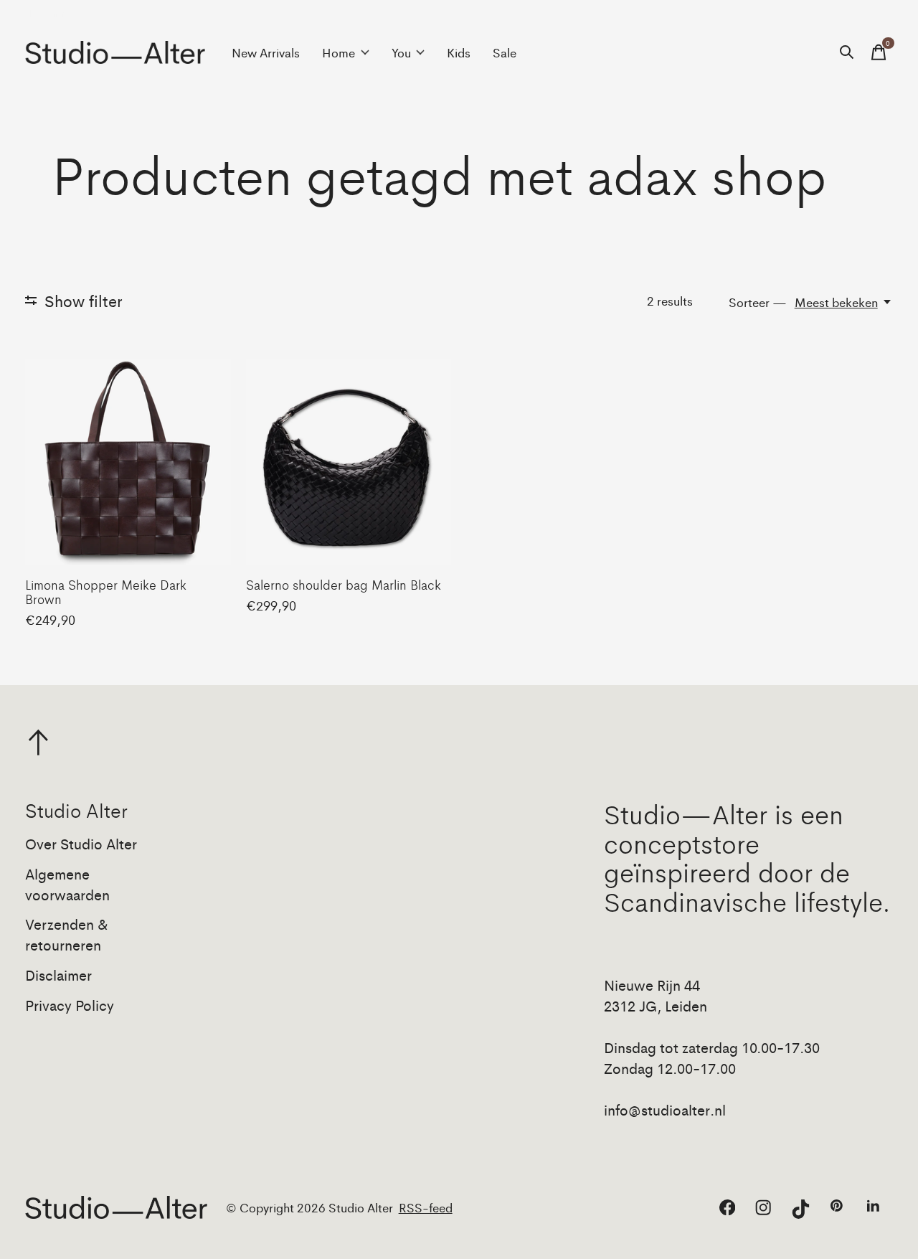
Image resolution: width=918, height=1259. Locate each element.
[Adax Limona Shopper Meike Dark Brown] (128, 462)
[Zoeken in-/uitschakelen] (847, 52)
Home (338, 52)
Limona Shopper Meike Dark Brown (105, 591)
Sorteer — (758, 302)
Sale (504, 52)
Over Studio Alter (81, 843)
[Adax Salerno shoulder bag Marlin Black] (349, 462)
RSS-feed (426, 1207)
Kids (458, 52)
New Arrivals (266, 52)
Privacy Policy (69, 1004)
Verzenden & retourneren (66, 934)
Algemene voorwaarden (67, 884)
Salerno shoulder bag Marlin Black (343, 584)
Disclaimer (58, 974)
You (401, 52)
